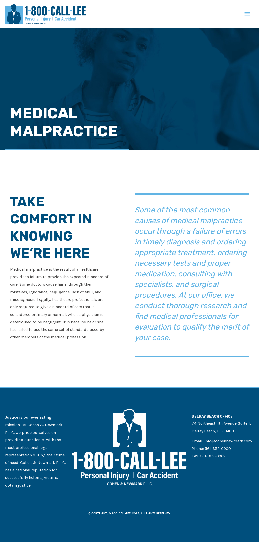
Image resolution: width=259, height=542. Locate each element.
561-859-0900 (218, 448)
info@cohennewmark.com (228, 441)
